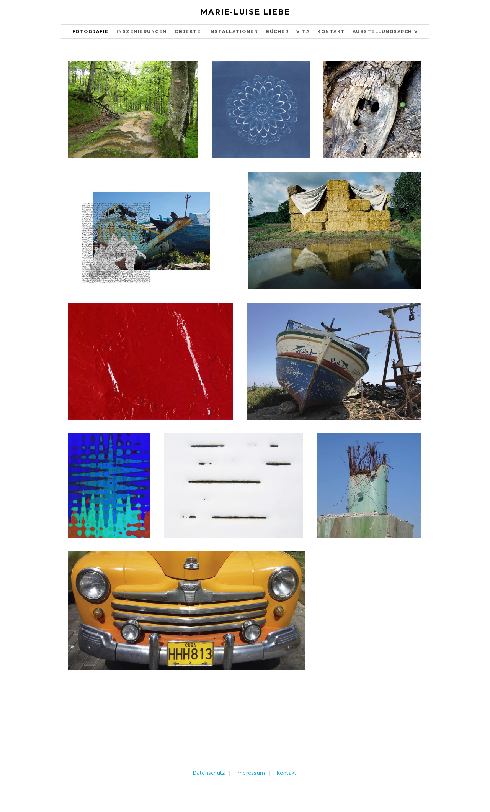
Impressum (250, 772)
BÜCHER (277, 31)
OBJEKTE (188, 31)
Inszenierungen (141, 31)
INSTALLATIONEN (233, 31)
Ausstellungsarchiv (385, 31)
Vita (303, 31)
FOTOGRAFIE (90, 31)
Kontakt (331, 31)
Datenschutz (209, 772)
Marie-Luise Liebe (245, 12)
